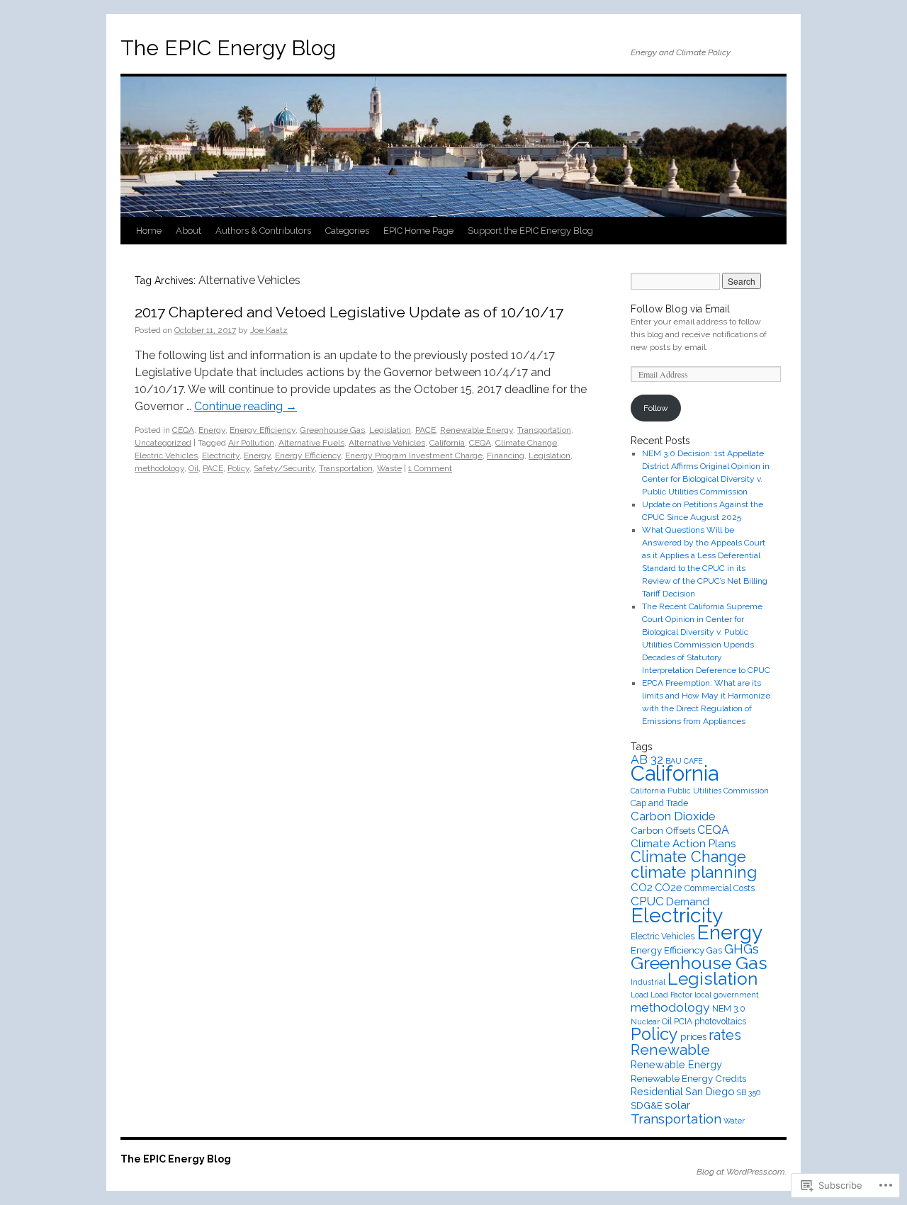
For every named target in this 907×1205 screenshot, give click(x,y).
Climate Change (526, 443)
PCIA (683, 1021)
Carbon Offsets (663, 830)
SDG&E (647, 1105)
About (188, 230)
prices (693, 1036)
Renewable (670, 1049)
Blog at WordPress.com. (742, 1172)
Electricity (221, 455)
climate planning (694, 871)
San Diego (710, 1091)
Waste (389, 468)
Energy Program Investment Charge (414, 455)
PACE (425, 430)
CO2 (642, 887)
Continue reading (245, 406)
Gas (714, 951)
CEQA (183, 430)
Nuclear (645, 1021)
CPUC (647, 901)
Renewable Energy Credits (688, 1078)
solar (677, 1105)
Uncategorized (163, 443)
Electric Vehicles (166, 455)
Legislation (390, 430)
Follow (655, 408)
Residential (657, 1091)
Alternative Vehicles (387, 443)
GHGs (741, 948)
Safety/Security (284, 468)
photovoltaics (720, 1021)
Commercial (708, 888)
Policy (238, 468)
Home (149, 230)
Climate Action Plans (683, 843)
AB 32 (647, 759)
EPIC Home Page (418, 230)
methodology (159, 468)
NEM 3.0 (728, 1009)
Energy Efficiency (262, 430)
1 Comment (430, 468)
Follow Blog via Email (680, 309)
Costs (744, 888)
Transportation (544, 430)
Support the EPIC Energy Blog (530, 230)
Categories (347, 230)
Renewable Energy (476, 430)
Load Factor (671, 994)
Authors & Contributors (263, 230)
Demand (687, 901)
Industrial (648, 982)
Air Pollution (251, 443)
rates (725, 1034)
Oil (193, 468)
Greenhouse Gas (332, 430)
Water (734, 1120)
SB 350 (748, 1092)
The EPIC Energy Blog (228, 47)
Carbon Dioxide (673, 816)
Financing (505, 455)
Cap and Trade (659, 803)
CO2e (668, 887)
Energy (211, 430)
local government (726, 994)
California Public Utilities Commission (700, 790)
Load (639, 994)
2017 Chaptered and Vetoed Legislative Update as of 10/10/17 (349, 312)
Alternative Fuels (311, 443)
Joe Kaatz (269, 330)
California (447, 443)
